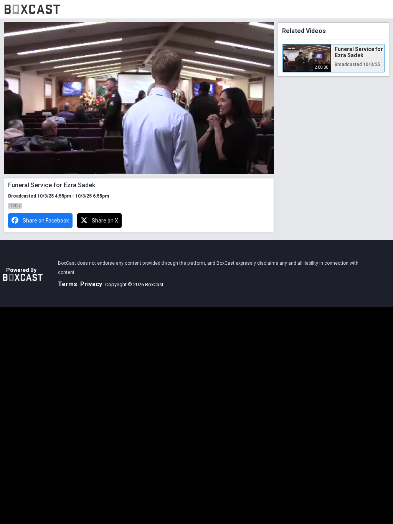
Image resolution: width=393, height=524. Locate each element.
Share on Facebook (46, 221)
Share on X (105, 221)
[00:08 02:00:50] (139, 98)
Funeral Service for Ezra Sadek (359, 52)
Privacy (91, 284)
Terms (67, 284)
